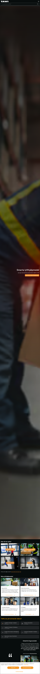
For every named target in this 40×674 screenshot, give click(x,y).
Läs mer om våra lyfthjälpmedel (32, 275)
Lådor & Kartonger (30, 549)
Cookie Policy (26, 664)
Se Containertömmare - (10, 614)
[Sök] (38, 4)
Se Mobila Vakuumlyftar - (30, 595)
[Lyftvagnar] (29, 601)
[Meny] (38, 1)
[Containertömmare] (10, 601)
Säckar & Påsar (10, 549)
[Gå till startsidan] (4, 1)
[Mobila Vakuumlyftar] (29, 582)
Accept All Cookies (27, 667)
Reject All (13, 667)
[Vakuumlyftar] (10, 582)
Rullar (30, 562)
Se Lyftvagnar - (30, 614)
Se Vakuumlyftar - (10, 595)
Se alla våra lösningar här (16, 571)
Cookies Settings (19, 671)
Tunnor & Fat (10, 562)
